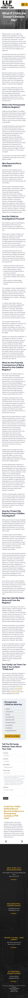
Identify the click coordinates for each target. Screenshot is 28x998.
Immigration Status (10, 722)
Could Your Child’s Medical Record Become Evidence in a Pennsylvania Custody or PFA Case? (14, 812)
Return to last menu (12, 736)
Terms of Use (14, 991)
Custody (8, 714)
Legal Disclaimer (14, 988)
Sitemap (14, 987)
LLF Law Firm (19, 688)
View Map (13, 879)
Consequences (9, 711)
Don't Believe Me (10, 717)
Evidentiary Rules (10, 720)
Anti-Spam (14, 989)
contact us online (15, 691)
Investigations (9, 725)
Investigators (9, 728)
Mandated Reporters (11, 730)
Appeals (8, 709)
